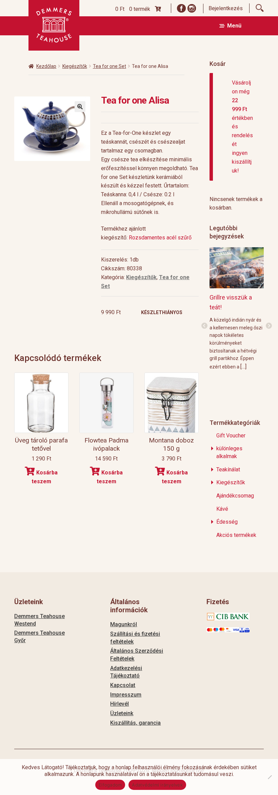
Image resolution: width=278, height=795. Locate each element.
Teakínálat (228, 469)
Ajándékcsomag (235, 495)
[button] (80, 106)
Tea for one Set (109, 66)
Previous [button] (204, 326)
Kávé (222, 509)
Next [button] (268, 326)
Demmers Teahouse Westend (39, 620)
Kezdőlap (46, 66)
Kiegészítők (74, 66)
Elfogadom (110, 785)
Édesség (227, 522)
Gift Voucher (230, 435)
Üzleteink (121, 713)
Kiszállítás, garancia (135, 723)
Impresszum (125, 694)
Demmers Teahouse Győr (39, 637)
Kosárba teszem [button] (45, 477)
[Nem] (269, 777)
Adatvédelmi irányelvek (157, 785)
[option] (238, 308)
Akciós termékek (236, 535)
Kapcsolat (122, 685)
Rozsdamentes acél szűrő (161, 237)
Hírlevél (119, 704)
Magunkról (123, 624)
